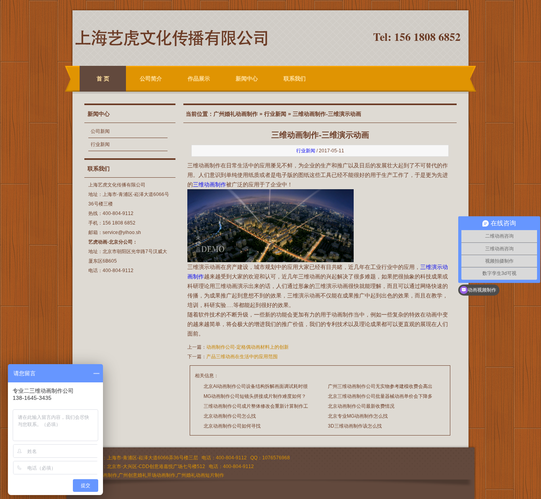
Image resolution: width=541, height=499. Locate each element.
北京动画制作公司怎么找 (230, 416)
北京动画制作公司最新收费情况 (361, 406)
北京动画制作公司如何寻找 (232, 426)
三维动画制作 (209, 184)
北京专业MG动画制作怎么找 (358, 416)
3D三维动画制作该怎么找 (355, 426)
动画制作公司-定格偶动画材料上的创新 (247, 347)
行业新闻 (100, 144)
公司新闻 (100, 131)
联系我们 (295, 78)
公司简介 (151, 78)
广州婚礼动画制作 (235, 114)
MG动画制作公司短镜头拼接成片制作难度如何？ (255, 396)
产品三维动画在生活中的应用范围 (242, 356)
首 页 (103, 78)
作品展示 (199, 78)
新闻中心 (247, 78)
